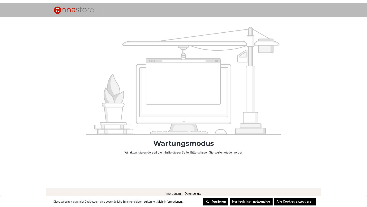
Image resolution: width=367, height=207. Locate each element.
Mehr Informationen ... (171, 201)
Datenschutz (193, 194)
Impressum (174, 194)
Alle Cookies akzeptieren (295, 201)
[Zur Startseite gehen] (74, 10)
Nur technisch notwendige (251, 201)
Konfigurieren (216, 201)
